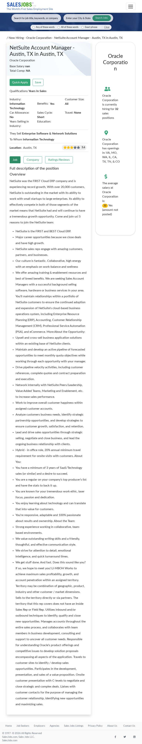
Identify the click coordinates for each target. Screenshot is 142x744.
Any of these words (45, 27)
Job (15, 159)
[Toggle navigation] (130, 6)
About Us (112, 726)
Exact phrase (91, 27)
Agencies (54, 726)
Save (38, 82)
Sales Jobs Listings (73, 726)
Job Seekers (22, 726)
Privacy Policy (95, 726)
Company (33, 159)
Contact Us (129, 726)
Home (8, 726)
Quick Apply (20, 82)
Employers (39, 726)
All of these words (69, 27)
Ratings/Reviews (59, 159)
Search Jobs (101, 18)
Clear (107, 27)
